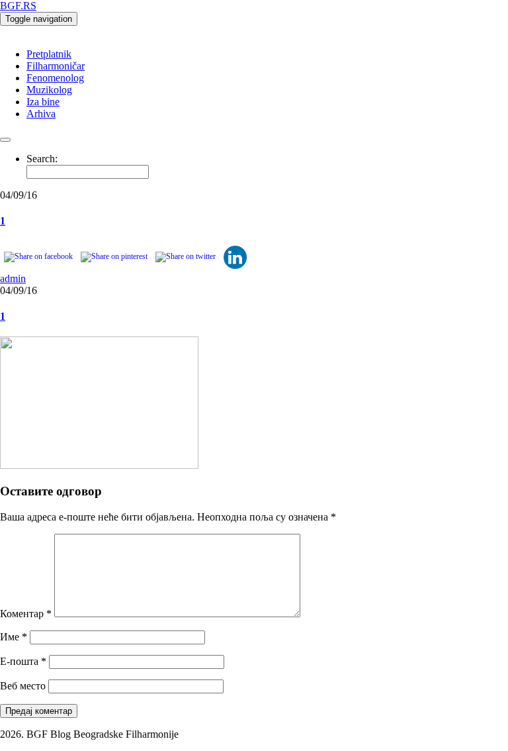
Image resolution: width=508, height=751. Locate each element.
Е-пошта (23, 661)
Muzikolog (49, 89)
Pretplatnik (48, 54)
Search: (42, 158)
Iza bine (43, 101)
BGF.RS (18, 5)
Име (13, 636)
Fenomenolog (55, 77)
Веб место (23, 685)
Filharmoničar (55, 66)
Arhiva (41, 113)
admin (13, 278)
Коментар (26, 613)
